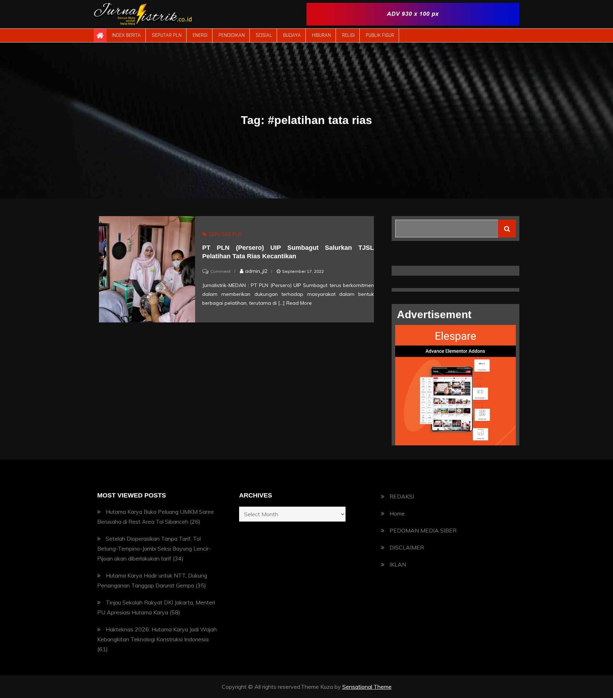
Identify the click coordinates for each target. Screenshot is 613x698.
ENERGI (200, 35)
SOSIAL (264, 35)
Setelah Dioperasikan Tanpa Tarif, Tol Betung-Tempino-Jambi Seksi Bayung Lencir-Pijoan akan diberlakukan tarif (154, 548)
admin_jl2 (256, 271)
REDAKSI (402, 496)
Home (397, 513)
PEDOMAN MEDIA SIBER (423, 530)
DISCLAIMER (407, 547)
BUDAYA (292, 35)
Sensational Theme (367, 686)
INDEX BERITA (126, 35)
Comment (220, 271)
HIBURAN (321, 35)
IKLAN (398, 564)
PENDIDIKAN (232, 35)
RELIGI (348, 35)
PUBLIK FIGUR (380, 35)
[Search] (507, 228)
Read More (299, 303)
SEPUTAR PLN (167, 35)
